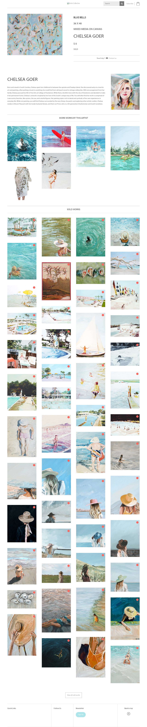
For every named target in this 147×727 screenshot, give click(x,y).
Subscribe (129, 4)
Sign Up (80, 715)
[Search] (122, 3)
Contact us (112, 58)
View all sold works (73, 695)
